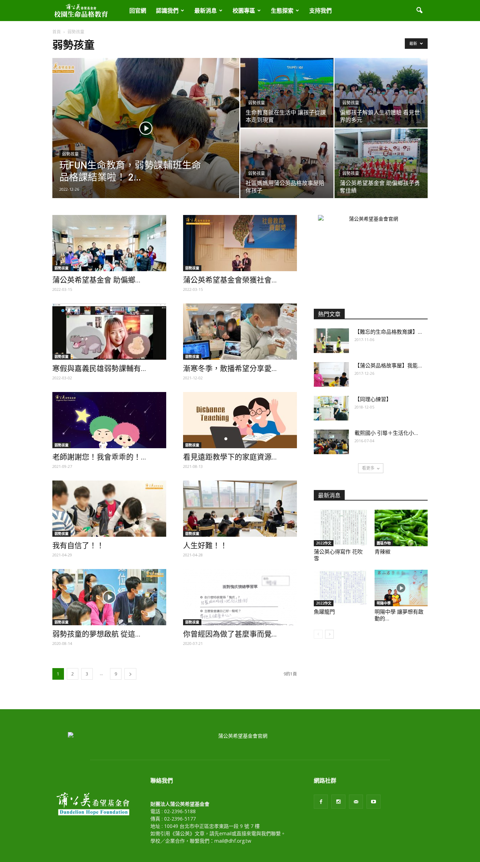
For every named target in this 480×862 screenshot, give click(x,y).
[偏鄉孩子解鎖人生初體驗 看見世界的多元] (381, 93)
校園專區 (244, 10)
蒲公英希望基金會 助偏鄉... (96, 280)
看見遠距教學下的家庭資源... (230, 457)
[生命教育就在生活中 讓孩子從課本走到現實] (286, 93)
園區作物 (384, 543)
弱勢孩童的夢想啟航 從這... (96, 634)
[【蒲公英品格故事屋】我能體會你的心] (331, 374)
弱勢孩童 (70, 154)
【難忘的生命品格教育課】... (388, 332)
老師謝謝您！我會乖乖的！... (99, 457)
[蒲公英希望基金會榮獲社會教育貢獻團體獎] (240, 243)
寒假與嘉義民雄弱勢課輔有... (99, 368)
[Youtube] (374, 802)
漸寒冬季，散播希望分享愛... (230, 368)
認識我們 (167, 10)
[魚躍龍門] (340, 588)
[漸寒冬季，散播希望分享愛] (240, 331)
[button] (419, 10)
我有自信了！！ (78, 545)
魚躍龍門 (324, 612)
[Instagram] (338, 802)
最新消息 (205, 10)
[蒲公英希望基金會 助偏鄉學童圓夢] (109, 243)
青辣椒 (382, 552)
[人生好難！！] (240, 509)
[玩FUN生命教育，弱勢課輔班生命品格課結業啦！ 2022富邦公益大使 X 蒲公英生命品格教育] (145, 139)
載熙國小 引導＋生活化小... (386, 433)
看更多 (368, 468)
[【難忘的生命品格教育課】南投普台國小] (331, 340)
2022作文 (323, 543)
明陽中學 (384, 603)
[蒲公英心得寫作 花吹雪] (340, 528)
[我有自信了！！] (109, 509)
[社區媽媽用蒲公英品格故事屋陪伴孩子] (286, 163)
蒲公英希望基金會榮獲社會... (230, 280)
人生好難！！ (205, 545)
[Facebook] (321, 802)
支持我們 (320, 10)
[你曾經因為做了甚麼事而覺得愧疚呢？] (240, 597)
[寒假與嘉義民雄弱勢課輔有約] (109, 331)
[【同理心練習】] (331, 408)
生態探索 (282, 10)
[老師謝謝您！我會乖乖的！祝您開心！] (109, 420)
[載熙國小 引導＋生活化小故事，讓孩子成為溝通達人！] (331, 442)
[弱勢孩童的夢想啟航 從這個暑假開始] (109, 597)
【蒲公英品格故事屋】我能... (388, 366)
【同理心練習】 (373, 399)
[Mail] (356, 802)
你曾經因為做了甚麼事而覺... (230, 634)
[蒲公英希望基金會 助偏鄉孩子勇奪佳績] (381, 163)
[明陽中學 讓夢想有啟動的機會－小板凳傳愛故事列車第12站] (401, 588)
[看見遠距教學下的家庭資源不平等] (240, 420)
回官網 (137, 10)
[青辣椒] (401, 528)
